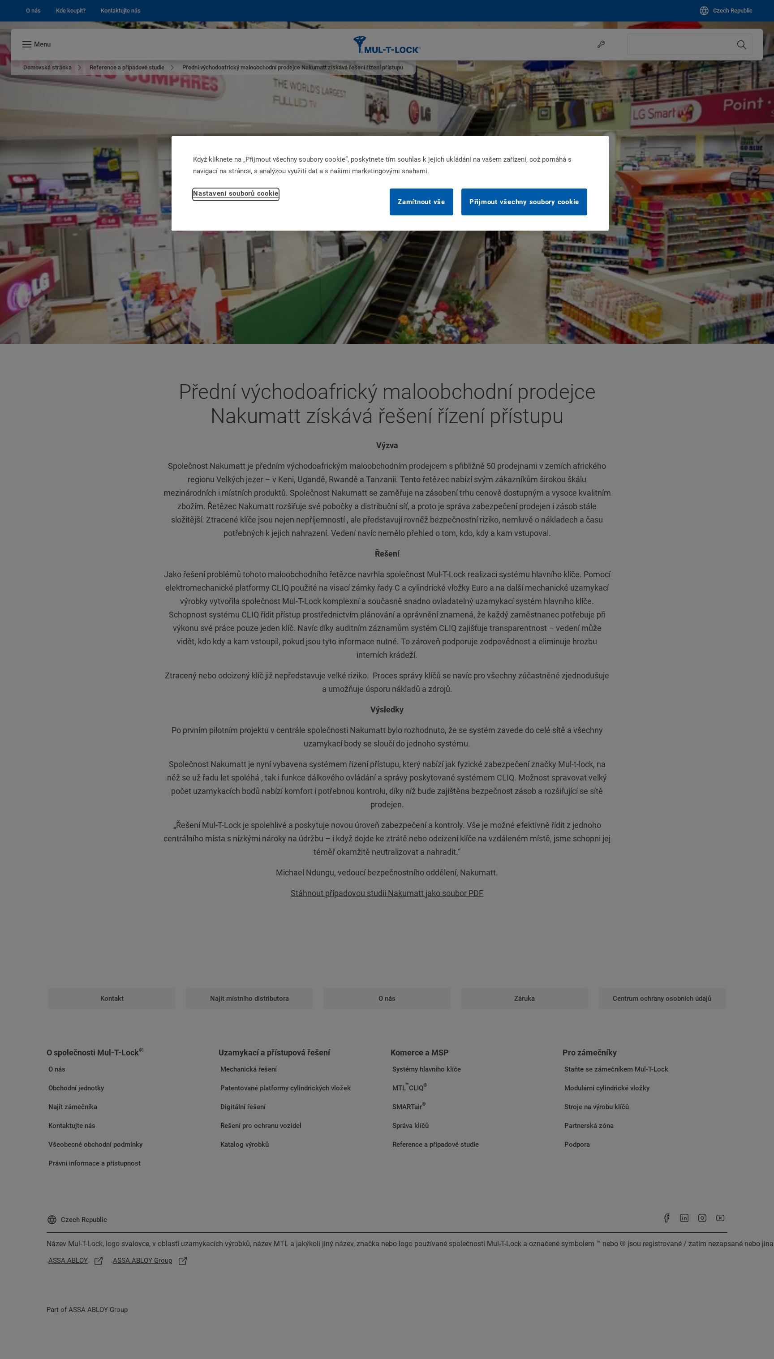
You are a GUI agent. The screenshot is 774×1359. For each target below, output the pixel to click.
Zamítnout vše (421, 201)
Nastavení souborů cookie (236, 193)
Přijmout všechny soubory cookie (524, 201)
